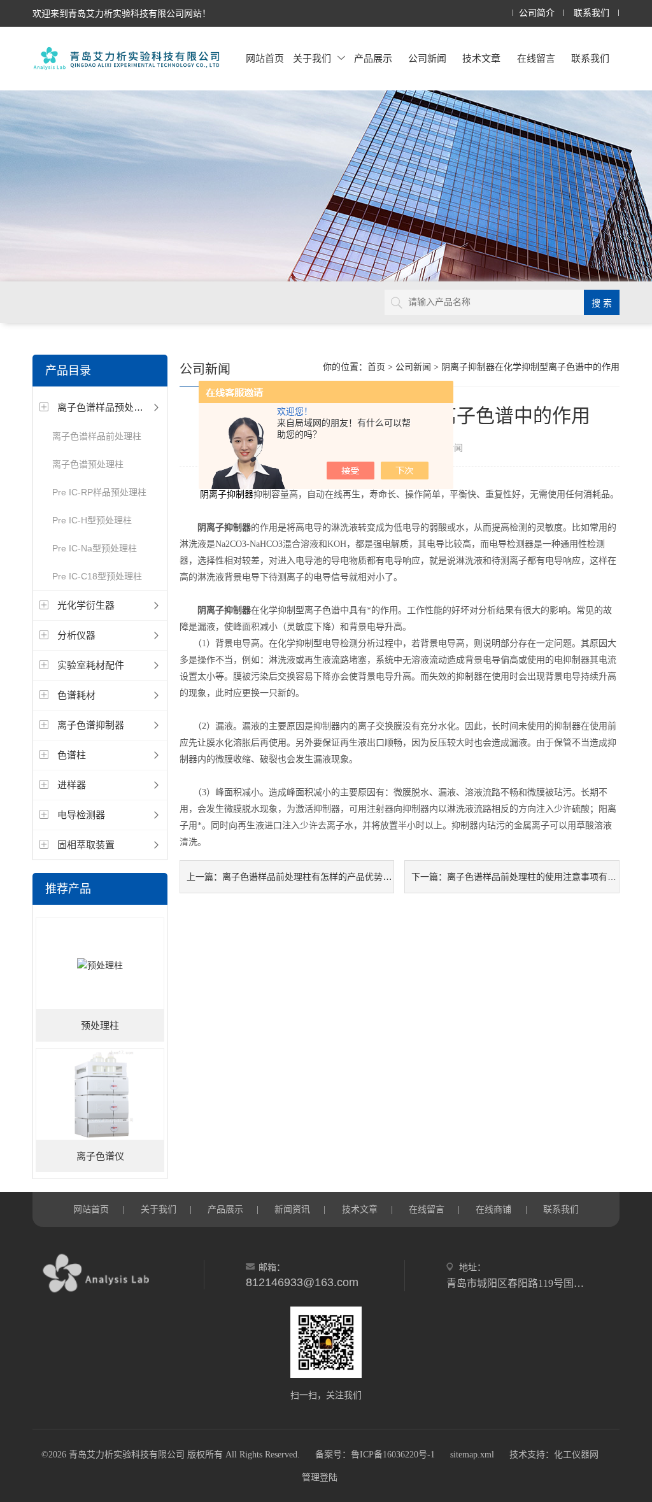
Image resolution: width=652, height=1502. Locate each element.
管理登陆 (319, 1477)
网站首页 (265, 58)
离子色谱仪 (100, 1156)
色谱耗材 (76, 695)
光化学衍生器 (86, 605)
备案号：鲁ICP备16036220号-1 (375, 1454)
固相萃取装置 (86, 844)
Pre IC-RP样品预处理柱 (99, 492)
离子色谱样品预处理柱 (105, 407)
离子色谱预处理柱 (88, 464)
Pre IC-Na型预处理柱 (94, 548)
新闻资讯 (292, 1209)
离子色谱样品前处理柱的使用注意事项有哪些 (536, 877)
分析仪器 (76, 635)
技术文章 (481, 58)
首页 (376, 367)
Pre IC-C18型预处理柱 (97, 576)
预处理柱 (100, 1026)
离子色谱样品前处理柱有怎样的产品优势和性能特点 (324, 877)
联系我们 (591, 13)
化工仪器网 (576, 1454)
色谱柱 (71, 754)
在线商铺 (493, 1209)
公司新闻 (427, 58)
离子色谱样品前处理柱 (96, 436)
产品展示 (373, 58)
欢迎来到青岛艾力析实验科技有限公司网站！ (121, 13)
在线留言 (536, 58)
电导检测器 (81, 814)
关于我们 (312, 58)
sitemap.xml (472, 1454)
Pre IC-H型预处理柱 (92, 520)
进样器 (71, 784)
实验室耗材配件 (90, 665)
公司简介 (537, 13)
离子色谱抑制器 (90, 724)
